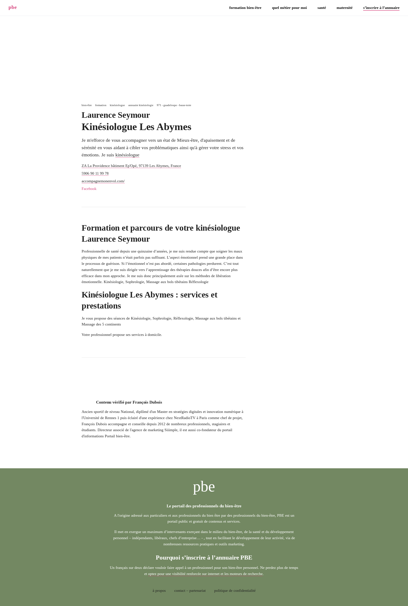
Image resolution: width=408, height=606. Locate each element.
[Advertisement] (204, 58)
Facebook (89, 189)
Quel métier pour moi (289, 8)
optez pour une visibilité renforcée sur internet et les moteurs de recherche (205, 574)
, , (131, 166)
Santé (321, 8)
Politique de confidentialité (235, 590)
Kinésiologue (127, 154)
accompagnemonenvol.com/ (103, 181)
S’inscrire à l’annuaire (381, 8)
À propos (159, 590)
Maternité (345, 8)
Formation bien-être (245, 8)
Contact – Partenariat (190, 590)
